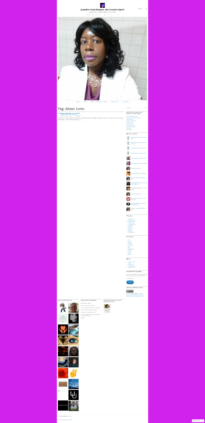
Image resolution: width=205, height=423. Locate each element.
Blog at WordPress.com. (65, 419)
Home (77, 101)
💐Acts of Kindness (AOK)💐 (99, 101)
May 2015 (130, 229)
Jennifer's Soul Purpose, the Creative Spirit (102, 9)
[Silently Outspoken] (63, 373)
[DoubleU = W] (73, 395)
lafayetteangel (134, 137)
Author (129, 241)
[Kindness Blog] (63, 329)
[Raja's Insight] (63, 319)
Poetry (129, 250)
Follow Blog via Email (134, 271)
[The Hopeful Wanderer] (73, 351)
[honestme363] (73, 384)
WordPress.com (131, 267)
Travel (129, 254)
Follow (130, 282)
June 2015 (130, 228)
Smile (129, 253)
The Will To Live (138, 193)
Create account (131, 261)
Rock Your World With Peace (138, 204)
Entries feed (131, 264)
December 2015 (131, 220)
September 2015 (131, 224)
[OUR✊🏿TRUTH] (63, 395)
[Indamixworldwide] (63, 308)
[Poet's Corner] (73, 308)
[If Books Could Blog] (63, 340)
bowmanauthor (134, 158)
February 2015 (131, 232)
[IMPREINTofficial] (63, 384)
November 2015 (131, 221)
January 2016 (131, 219)
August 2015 (130, 225)
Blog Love (130, 243)
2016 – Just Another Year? (131, 116)
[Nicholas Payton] (63, 351)
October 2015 (131, 223)
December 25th (129, 123)
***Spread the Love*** (69, 113)
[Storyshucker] (73, 406)
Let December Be (130, 125)
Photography (131, 249)
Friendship (130, 245)
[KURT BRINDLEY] (73, 373)
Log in (129, 263)
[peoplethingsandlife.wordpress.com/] (73, 340)
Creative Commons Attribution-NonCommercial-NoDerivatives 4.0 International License (134, 295)
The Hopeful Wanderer (136, 182)
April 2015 (130, 231)
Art (129, 239)
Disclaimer (125, 101)
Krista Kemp (133, 163)
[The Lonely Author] (63, 362)
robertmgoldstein (135, 173)
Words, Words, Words (131, 120)
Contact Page (114, 101)
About (85, 101)
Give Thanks (129, 129)
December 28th (129, 119)
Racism (129, 251)
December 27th (129, 122)
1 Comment (77, 116)
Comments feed (131, 266)
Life (129, 246)
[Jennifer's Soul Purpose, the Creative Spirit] (102, 58)
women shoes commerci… (137, 198)
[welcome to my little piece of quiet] (73, 329)
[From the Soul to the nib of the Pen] (73, 319)
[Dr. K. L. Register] (63, 405)
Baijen (61, 116)
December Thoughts (130, 126)
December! (128, 128)
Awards (130, 242)
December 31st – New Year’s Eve (133, 117)
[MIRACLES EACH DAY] (73, 362)
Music (129, 247)
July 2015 (130, 227)
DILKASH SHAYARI (135, 203)
